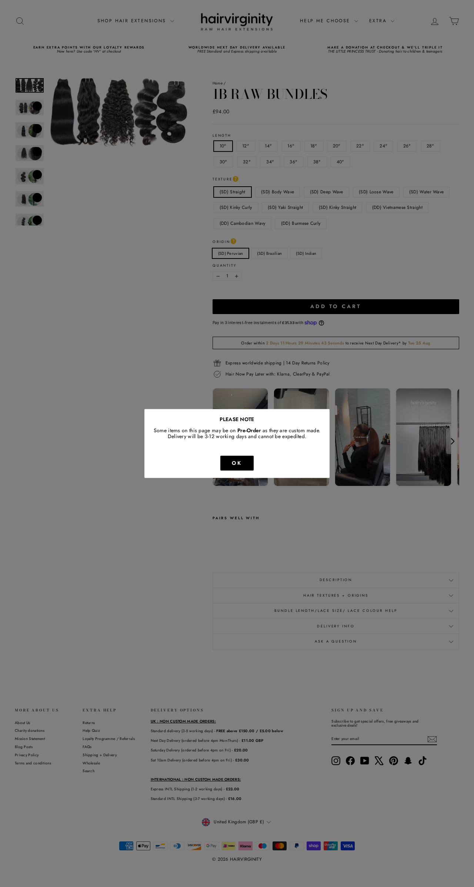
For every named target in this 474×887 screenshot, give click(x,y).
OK (237, 463)
